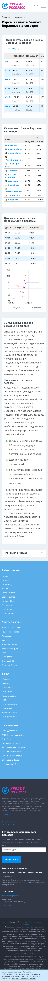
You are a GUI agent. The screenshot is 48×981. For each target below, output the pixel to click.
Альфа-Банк (14, 195)
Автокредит (7, 636)
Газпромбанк (15, 149)
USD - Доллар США (10, 730)
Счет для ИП (7, 656)
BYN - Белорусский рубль (13, 735)
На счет (5, 588)
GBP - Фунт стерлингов (12, 743)
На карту (6, 576)
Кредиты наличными (11, 627)
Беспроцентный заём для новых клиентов (22, 873)
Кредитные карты (9, 644)
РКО (4, 652)
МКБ (4, 700)
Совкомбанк (14, 153)
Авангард (13, 181)
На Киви (5, 580)
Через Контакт (8, 592)
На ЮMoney (7, 584)
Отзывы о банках (9, 665)
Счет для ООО (8, 661)
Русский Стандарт (10, 175)
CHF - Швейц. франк (10, 760)
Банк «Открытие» (9, 704)
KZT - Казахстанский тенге (13, 747)
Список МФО (7, 609)
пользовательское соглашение (24, 979)
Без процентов (8, 597)
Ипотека (5, 640)
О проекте (6, 814)
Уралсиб (12, 170)
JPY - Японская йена (10, 764)
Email (4, 845)
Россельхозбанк (13, 191)
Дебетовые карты (10, 648)
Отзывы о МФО (8, 613)
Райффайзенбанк (9, 716)
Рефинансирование (10, 632)
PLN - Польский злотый (12, 756)
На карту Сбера (8, 601)
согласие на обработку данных (26, 976)
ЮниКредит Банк (9, 712)
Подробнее (6, 905)
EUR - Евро (6, 739)
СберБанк (13, 199)
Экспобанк (13, 185)
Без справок (7, 605)
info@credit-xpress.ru (10, 895)
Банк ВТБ (12, 145)
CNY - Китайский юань (11, 751)
